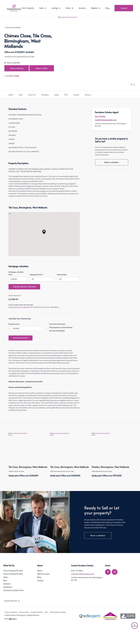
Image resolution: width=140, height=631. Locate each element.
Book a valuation (111, 162)
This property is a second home (60, 327)
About (68, 8)
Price (10, 274)
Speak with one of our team (18, 307)
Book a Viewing (16, 68)
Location (76, 95)
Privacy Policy (24, 612)
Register (94, 8)
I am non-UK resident (57, 331)
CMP (46, 612)
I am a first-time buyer (57, 324)
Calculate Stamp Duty (20, 338)
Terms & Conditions (11, 612)
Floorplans (45, 95)
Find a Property (27, 8)
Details (11, 95)
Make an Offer (42, 68)
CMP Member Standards (58, 612)
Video (21, 95)
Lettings (54, 8)
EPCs (66, 95)
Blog (107, 8)
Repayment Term (36, 274)
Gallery (56, 95)
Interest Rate (62, 274)
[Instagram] (114, 572)
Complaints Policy (37, 612)
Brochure (88, 95)
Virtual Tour (32, 95)
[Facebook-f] (108, 572)
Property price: (14, 324)
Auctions (82, 8)
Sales (41, 8)
